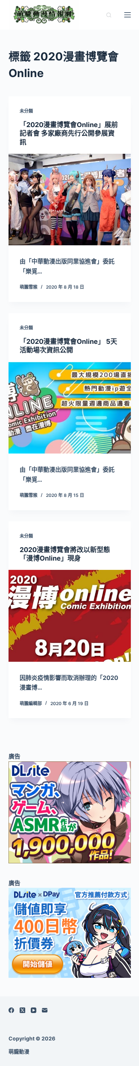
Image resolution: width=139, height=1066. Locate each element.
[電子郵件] (44, 1010)
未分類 (26, 111)
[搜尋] (108, 15)
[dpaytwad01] (70, 932)
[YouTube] (33, 1010)
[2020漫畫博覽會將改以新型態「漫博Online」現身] (70, 616)
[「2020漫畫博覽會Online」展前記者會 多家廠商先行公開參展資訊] (70, 200)
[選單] (127, 14)
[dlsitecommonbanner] (70, 812)
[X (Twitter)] (22, 1010)
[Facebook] (11, 1010)
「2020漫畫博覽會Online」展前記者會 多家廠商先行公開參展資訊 (69, 133)
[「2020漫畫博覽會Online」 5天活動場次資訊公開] (70, 408)
